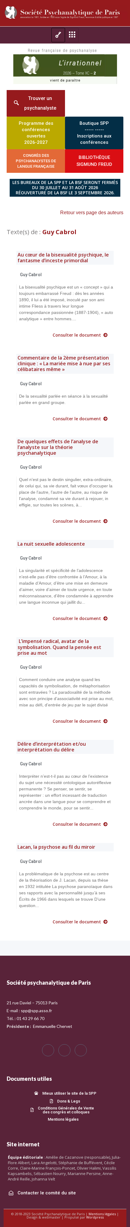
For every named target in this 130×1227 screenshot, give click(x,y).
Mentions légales (102, 1214)
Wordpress (95, 1217)
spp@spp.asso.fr (36, 1010)
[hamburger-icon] (58, 35)
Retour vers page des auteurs (91, 212)
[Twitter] (64, 1050)
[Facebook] (48, 1050)
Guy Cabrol (31, 274)
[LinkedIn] (81, 1050)
